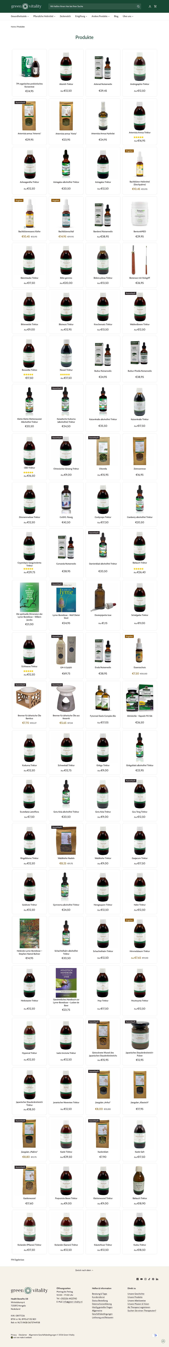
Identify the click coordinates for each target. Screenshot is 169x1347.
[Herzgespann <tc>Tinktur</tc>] (103, 887)
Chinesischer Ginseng (66, 468)
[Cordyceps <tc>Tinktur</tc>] (103, 499)
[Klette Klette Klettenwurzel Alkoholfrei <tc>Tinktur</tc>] (29, 401)
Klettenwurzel (102, 1198)
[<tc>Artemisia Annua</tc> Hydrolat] (103, 116)
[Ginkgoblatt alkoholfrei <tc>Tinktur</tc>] (140, 747)
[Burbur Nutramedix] (103, 353)
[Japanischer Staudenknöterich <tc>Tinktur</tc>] (29, 1084)
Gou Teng (139, 812)
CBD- (29, 468)
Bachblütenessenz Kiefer (29, 231)
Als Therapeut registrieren (139, 1307)
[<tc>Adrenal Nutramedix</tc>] (103, 66)
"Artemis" (29, 133)
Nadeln (66, 858)
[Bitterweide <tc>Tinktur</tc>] (29, 306)
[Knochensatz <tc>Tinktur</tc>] (103, 306)
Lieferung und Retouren (102, 1317)
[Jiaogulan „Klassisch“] (140, 1084)
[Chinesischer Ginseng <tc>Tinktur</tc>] (66, 451)
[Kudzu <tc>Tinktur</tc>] (140, 1227)
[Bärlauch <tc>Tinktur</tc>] (140, 546)
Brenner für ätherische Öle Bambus (29, 717)
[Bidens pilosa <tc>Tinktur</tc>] (103, 260)
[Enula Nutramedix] (103, 650)
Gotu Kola (103, 812)
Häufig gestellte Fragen (102, 1307)
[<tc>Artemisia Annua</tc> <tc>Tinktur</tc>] (140, 116)
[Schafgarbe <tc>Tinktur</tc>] (140, 597)
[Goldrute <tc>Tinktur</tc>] (29, 887)
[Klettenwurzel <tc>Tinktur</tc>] (103, 1180)
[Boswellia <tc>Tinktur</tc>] (29, 353)
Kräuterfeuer (103, 1245)
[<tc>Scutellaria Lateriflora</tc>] (29, 794)
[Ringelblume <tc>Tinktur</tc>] (29, 840)
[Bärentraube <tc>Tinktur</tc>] (29, 260)
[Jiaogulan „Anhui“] (103, 1084)
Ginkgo (103, 765)
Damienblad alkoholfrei (103, 563)
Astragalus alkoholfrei (66, 182)
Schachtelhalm (103, 951)
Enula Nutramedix (103, 667)
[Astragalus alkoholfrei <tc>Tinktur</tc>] (66, 164)
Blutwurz (66, 324)
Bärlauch (140, 562)
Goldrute (29, 905)
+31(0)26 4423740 (68, 1298)
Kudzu (139, 1245)
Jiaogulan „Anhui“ (103, 1102)
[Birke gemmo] (66, 260)
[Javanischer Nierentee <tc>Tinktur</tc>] (66, 1084)
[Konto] (150, 6)
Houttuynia (139, 1000)
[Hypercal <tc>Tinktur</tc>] (29, 1035)
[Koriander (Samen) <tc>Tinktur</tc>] (66, 1227)
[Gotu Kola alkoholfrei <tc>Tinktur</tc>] (66, 794)
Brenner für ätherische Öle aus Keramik (66, 717)
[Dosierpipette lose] (103, 597)
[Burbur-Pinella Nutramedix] (140, 353)
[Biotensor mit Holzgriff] (140, 260)
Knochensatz (103, 324)
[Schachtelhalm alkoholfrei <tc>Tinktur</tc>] (66, 933)
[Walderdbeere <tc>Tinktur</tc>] (140, 306)
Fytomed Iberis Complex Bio (103, 716)
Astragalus (103, 182)
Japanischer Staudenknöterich (29, 1103)
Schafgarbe (139, 615)
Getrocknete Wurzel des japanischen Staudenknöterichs (103, 1054)
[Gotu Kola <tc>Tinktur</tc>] (103, 794)
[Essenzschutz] (140, 650)
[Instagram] (145, 1278)
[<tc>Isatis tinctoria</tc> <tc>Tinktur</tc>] (66, 1035)
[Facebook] (138, 1278)
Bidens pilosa (103, 278)
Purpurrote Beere (66, 1198)
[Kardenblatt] (103, 1134)
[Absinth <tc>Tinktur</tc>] (66, 66)
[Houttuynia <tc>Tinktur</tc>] (140, 983)
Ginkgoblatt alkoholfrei (139, 765)
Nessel (66, 370)
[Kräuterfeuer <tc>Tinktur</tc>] (103, 1227)
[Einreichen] (138, 6)
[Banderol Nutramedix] (103, 213)
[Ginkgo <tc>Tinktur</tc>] (103, 747)
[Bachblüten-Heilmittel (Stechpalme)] (140, 164)
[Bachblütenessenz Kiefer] (29, 213)
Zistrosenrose (140, 468)
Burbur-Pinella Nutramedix (140, 371)
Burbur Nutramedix (102, 371)
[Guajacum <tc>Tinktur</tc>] (140, 840)
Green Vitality (69, 1335)
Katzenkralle (139, 419)
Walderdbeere (139, 324)
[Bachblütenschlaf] (66, 213)
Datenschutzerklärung (102, 1304)
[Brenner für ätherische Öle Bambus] (29, 698)
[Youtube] (141, 1278)
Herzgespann (103, 905)
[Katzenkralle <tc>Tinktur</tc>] (140, 401)
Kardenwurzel (29, 1198)
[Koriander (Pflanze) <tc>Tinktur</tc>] (29, 1227)
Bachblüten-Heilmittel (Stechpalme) (140, 183)
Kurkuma (29, 765)
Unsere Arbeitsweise (137, 1300)
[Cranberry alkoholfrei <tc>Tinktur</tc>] (140, 499)
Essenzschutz (140, 667)
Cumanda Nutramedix (66, 563)
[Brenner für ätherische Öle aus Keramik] (66, 698)
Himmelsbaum (140, 951)
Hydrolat (103, 133)
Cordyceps (103, 517)
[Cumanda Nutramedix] (66, 546)
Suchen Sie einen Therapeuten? (142, 1310)
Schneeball (66, 765)
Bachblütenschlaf (66, 231)
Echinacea (29, 666)
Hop (103, 1000)
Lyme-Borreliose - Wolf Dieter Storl (66, 616)
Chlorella (103, 468)
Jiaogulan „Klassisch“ (140, 1102)
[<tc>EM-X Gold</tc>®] (66, 650)
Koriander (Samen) (66, 1245)
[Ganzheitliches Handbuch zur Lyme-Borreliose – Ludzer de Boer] (66, 983)
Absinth (66, 84)
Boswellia (29, 370)
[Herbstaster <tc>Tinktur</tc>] (29, 983)
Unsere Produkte (135, 1297)
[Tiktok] (149, 1278)
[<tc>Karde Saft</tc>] (140, 1134)
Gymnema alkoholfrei (66, 905)
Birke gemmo (66, 278)
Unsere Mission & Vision (138, 1304)
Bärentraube (29, 278)
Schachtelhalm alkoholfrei (66, 952)
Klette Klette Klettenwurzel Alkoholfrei (29, 420)
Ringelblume (29, 858)
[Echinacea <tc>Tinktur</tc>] (29, 650)
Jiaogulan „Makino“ (29, 1152)
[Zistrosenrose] (140, 451)
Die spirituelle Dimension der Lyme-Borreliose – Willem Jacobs (29, 617)
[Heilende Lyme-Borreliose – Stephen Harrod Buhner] (29, 933)
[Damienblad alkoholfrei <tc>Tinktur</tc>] (103, 546)
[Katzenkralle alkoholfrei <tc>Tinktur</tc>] (103, 401)
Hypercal (29, 1053)
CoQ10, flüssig (66, 517)
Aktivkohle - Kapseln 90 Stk (139, 716)
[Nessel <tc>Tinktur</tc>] (66, 353)
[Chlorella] (103, 451)
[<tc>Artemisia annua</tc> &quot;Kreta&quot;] (66, 116)
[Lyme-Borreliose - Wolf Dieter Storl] (66, 597)
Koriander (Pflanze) (29, 1245)
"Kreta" (66, 133)
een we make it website (22, 1337)
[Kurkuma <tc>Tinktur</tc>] (29, 747)
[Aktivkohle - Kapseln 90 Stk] (140, 698)
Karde (66, 1152)
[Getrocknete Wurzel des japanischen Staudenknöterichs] (103, 1035)
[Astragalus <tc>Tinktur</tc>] (103, 164)
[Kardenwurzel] (29, 1180)
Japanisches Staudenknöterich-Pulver (140, 1054)
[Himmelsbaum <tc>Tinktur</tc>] (140, 933)
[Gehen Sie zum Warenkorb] (155, 6)
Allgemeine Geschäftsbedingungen (43, 1335)
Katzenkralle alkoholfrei (103, 419)
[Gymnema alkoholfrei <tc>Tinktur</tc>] (66, 887)
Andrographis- (139, 84)
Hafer (139, 905)
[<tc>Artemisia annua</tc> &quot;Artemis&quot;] (29, 116)
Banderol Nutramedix (103, 231)
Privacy (14, 1335)
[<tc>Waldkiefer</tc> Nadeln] (66, 840)
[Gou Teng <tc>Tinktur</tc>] (140, 794)
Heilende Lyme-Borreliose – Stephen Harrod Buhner (29, 952)
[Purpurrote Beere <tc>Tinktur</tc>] (66, 1180)
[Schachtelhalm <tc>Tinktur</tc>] (103, 933)
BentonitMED (140, 231)
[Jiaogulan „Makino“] (29, 1134)
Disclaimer (23, 1335)
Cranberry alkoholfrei (139, 517)
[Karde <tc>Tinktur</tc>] (66, 1134)
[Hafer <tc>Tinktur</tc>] (140, 887)
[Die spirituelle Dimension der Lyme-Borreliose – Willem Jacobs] (29, 597)
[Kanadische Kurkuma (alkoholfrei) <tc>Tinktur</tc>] (66, 401)
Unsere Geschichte (136, 1294)
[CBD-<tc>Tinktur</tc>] (29, 451)
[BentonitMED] (140, 213)
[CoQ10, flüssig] (66, 499)
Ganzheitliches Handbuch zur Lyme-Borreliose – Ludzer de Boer (66, 1002)
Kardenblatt (103, 1152)
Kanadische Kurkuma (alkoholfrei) (66, 420)
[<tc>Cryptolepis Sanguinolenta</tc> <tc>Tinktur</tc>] (29, 546)
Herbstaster (29, 1000)
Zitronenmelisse (29, 517)
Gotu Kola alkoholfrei (66, 812)
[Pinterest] (153, 1278)
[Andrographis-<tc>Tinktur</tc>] (140, 66)
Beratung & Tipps (99, 1294)
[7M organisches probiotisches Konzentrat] (29, 66)
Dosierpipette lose (103, 615)
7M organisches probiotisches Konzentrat (29, 85)
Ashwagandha (29, 182)
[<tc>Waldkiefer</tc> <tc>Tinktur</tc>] (103, 840)
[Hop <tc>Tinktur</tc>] (103, 983)
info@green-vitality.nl (72, 1302)
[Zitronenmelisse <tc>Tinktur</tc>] (29, 499)
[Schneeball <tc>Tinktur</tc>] (66, 747)
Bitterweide (29, 324)
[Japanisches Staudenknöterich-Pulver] (140, 1035)
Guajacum (139, 858)
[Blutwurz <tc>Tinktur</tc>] (66, 306)
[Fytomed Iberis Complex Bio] (103, 698)
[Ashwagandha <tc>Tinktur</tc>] (29, 164)
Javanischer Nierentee (66, 1102)
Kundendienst (98, 1297)
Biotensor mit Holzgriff (139, 278)
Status (100, 1300)
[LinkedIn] (157, 1278)
